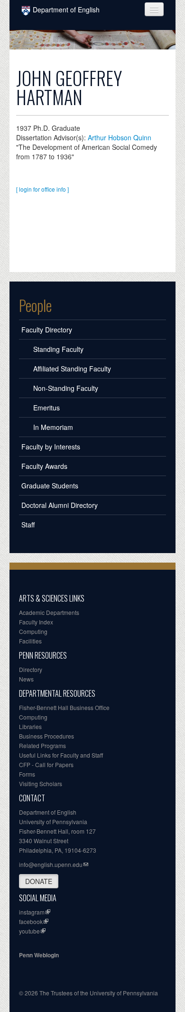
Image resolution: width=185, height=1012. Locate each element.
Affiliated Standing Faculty (72, 368)
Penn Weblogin (39, 955)
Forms (27, 774)
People (35, 305)
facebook (31, 921)
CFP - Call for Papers (46, 764)
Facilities (30, 641)
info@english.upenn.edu (51, 864)
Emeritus (46, 407)
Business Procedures (46, 736)
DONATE (38, 881)
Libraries (30, 726)
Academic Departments (49, 612)
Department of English (66, 9)
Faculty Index (36, 622)
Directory (30, 669)
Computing (33, 631)
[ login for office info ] (42, 189)
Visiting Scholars (40, 783)
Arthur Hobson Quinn (119, 137)
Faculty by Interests (50, 446)
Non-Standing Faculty (65, 388)
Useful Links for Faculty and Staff (61, 755)
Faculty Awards (44, 466)
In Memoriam (53, 427)
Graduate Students (49, 485)
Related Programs (42, 745)
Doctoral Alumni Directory (59, 505)
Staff (28, 524)
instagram (32, 912)
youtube (29, 931)
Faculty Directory (46, 329)
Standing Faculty (58, 349)
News (26, 679)
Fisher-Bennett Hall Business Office (64, 707)
